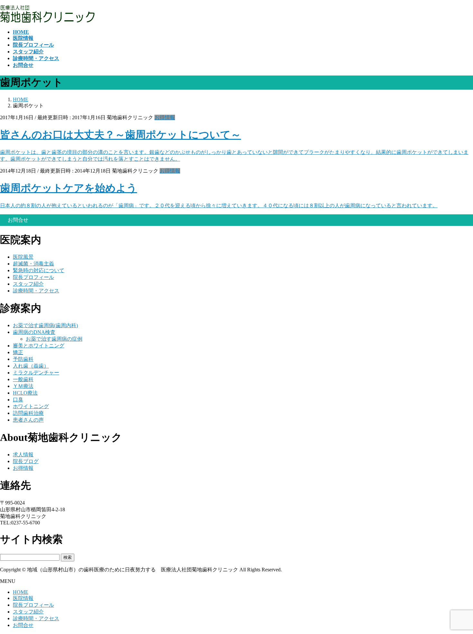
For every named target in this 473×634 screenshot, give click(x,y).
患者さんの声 (28, 420)
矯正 (18, 352)
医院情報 (23, 598)
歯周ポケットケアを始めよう (68, 188)
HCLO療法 (25, 393)
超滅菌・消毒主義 (33, 263)
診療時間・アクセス (36, 290)
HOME (20, 592)
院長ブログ (26, 461)
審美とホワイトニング (38, 345)
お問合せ (23, 625)
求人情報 (23, 454)
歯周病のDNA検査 (34, 332)
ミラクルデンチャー (36, 372)
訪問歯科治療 (28, 413)
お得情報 (164, 117)
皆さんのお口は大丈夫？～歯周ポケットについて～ (120, 134)
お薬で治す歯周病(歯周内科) (45, 325)
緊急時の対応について (38, 270)
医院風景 (23, 257)
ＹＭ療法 (23, 386)
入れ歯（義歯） (31, 366)
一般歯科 (23, 379)
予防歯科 (23, 359)
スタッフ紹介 (28, 284)
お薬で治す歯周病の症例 (54, 339)
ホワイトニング (31, 406)
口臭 (18, 399)
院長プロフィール (33, 277)
